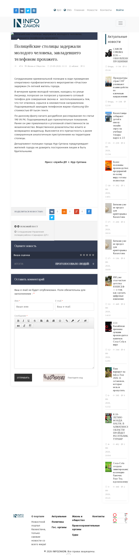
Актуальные (59, 516)
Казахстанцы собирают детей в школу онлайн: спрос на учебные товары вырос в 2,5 (119, 125)
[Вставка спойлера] (30, 326)
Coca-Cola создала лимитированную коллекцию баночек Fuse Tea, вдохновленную (122, 472)
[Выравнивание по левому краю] (41, 321)
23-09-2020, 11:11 (58, 66)
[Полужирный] (18, 321)
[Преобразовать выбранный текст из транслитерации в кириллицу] (24, 326)
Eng (69, 10)
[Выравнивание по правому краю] (53, 321)
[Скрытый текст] (85, 321)
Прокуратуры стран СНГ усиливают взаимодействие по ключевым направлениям (121, 87)
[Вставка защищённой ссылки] (73, 321)
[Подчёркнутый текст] (29, 321)
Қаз (59, 10)
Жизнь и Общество (36, 66)
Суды (75, 534)
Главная (79, 10)
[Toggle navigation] (120, 23)
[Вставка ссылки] (67, 321)
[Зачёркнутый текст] (35, 321)
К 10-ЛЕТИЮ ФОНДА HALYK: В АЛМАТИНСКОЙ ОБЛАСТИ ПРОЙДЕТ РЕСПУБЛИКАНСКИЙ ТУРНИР (125, 427)
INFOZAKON (59, 551)
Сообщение (20, 315)
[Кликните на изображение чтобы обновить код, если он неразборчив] (54, 378)
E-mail (59, 301)
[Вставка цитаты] (18, 326)
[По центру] (47, 321)
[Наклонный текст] (23, 321)
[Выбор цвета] (79, 321)
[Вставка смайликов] (60, 321)
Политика (58, 521)
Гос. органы (59, 527)
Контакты (106, 10)
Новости (92, 10)
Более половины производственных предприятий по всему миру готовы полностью (123, 171)
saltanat (75, 66)
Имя (17, 301)
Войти (120, 10)
